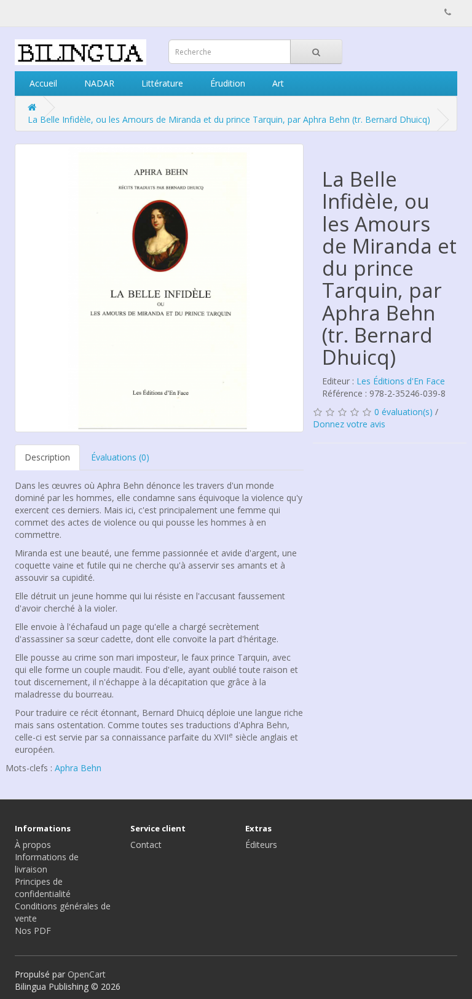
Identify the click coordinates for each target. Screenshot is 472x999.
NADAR (98, 83)
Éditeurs (261, 844)
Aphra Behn (78, 768)
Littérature (161, 83)
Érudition (226, 83)
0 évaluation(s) (403, 412)
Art (277, 83)
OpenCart (87, 974)
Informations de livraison (47, 863)
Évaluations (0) (120, 457)
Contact (146, 844)
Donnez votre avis (349, 424)
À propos (33, 844)
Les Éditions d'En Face (400, 381)
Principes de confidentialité (43, 888)
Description (47, 457)
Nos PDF (33, 930)
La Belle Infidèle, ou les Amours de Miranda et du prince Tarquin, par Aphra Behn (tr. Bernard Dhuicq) (229, 119)
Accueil (42, 83)
